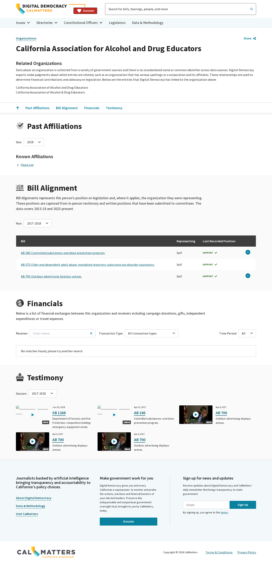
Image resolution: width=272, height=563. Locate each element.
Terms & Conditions (219, 552)
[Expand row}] (248, 252)
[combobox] (180, 9)
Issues (20, 22)
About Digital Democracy (33, 498)
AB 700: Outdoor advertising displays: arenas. (51, 276)
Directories (44, 22)
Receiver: (22, 333)
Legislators (117, 22)
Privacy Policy (246, 552)
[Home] (43, 9)
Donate (88, 11)
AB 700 (221, 412)
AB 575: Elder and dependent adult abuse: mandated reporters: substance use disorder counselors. (88, 265)
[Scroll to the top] (17, 108)
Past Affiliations (37, 108)
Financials (92, 108)
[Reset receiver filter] (91, 333)
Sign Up (243, 505)
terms (224, 512)
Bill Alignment (67, 108)
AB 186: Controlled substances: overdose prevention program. (63, 253)
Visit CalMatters (27, 514)
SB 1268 (59, 412)
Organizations (26, 38)
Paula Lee (27, 165)
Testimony (114, 108)
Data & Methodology (147, 22)
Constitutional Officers (81, 22)
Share (247, 38)
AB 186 (139, 412)
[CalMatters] (46, 552)
